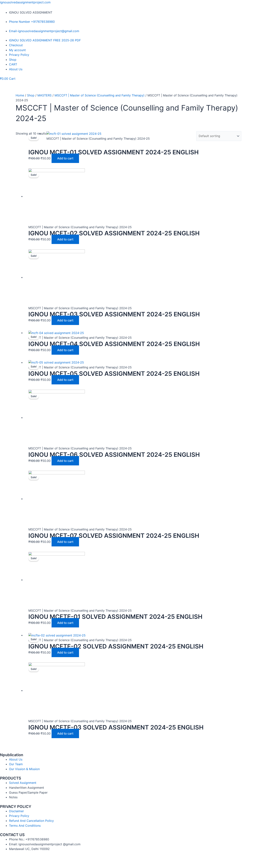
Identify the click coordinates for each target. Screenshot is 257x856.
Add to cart (65, 158)
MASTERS (44, 95)
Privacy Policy (19, 55)
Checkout (16, 45)
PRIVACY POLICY (15, 806)
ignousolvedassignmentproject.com (25, 2)
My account (17, 50)
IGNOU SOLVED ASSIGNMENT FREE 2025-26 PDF (45, 40)
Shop (12, 59)
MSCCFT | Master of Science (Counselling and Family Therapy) (99, 95)
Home (20, 95)
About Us (15, 69)
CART (13, 64)
